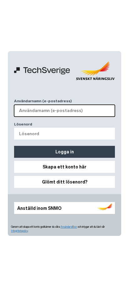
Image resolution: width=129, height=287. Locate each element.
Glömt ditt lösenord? (64, 182)
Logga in (64, 152)
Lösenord (23, 124)
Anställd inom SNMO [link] (39, 208)
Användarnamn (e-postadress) (43, 101)
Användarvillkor (68, 226)
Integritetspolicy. (19, 230)
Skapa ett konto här (64, 167)
